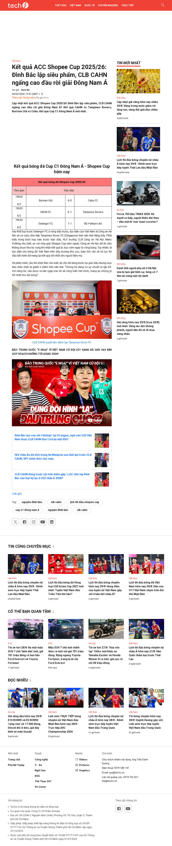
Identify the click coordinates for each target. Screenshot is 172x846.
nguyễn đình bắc (32, 502)
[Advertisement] (62, 140)
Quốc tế (89, 5)
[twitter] (15, 521)
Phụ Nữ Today (16, 765)
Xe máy (120, 210)
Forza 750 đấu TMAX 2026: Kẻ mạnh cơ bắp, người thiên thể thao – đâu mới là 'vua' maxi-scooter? (138, 217)
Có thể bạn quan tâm (30, 611)
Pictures (84, 765)
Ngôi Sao (40, 770)
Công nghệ (41, 759)
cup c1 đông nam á (27, 510)
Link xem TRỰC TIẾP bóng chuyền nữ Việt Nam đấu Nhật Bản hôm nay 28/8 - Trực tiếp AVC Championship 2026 (64, 724)
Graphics (84, 770)
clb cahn (56, 502)
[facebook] (24, 521)
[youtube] (42, 521)
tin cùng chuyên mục (30, 546)
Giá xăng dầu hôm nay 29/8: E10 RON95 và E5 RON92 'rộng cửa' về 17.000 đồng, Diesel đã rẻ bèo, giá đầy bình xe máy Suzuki (25, 724)
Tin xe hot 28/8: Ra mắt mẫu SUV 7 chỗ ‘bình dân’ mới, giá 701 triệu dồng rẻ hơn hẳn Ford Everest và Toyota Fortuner (25, 655)
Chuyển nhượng (108, 5)
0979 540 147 (121, 767)
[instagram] (33, 521)
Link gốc (17, 493)
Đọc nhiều (18, 680)
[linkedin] (51, 521)
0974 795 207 (130, 777)
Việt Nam (75, 5)
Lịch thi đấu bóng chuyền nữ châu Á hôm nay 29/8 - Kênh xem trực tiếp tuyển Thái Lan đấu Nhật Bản (137, 163)
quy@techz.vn (116, 772)
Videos (83, 759)
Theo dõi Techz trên (23, 97)
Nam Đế (25, 90)
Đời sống (121, 98)
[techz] (18, 5)
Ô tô (10, 643)
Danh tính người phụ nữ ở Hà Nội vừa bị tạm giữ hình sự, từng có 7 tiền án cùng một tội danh (137, 272)
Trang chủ (14, 759)
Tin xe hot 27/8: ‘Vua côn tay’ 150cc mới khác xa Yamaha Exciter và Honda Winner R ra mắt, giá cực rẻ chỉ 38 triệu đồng (106, 655)
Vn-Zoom (40, 786)
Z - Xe (38, 765)
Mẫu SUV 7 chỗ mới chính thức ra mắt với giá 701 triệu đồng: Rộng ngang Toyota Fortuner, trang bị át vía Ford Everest (65, 655)
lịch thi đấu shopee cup (84, 502)
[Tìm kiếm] (160, 5)
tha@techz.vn (109, 780)
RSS (37, 775)
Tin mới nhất (128, 63)
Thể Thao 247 (43, 781)
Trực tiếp (127, 5)
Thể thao (61, 5)
